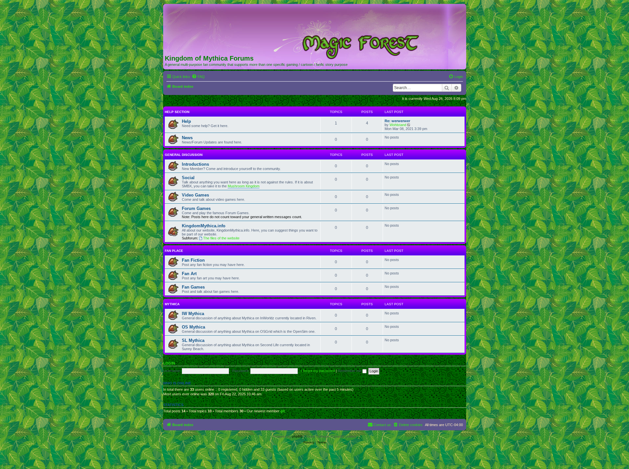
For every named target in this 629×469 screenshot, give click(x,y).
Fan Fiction (193, 260)
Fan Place (174, 251)
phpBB (297, 436)
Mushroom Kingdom (243, 186)
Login (169, 363)
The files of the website (221, 238)
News (187, 137)
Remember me (350, 371)
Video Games (195, 195)
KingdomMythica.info (203, 225)
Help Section (177, 112)
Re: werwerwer (397, 121)
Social (188, 177)
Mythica (172, 304)
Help (186, 121)
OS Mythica (193, 327)
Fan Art (189, 273)
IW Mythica (193, 313)
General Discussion (183, 155)
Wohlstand (398, 125)
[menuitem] (198, 77)
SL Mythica (193, 340)
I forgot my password (318, 371)
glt (282, 411)
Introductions (195, 164)
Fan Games (193, 287)
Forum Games (196, 208)
